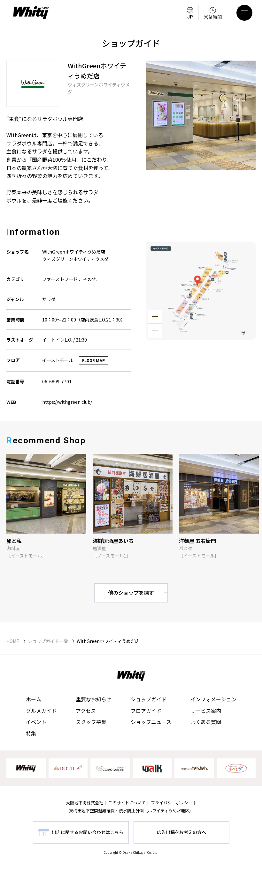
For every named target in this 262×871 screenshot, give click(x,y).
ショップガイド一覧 (48, 641)
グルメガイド (41, 710)
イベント (36, 722)
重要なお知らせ (94, 699)
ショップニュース (151, 722)
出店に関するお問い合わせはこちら (87, 832)
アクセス (86, 710)
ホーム (33, 699)
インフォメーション (213, 699)
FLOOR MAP (93, 360)
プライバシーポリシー (171, 803)
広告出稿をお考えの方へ (181, 832)
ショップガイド (148, 699)
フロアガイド (146, 710)
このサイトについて (127, 803)
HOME (12, 641)
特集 (31, 733)
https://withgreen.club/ (67, 402)
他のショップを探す (131, 592)
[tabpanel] (201, 115)
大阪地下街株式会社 (84, 803)
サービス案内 (205, 710)
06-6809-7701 (57, 381)
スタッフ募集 (91, 722)
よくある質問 (205, 722)
